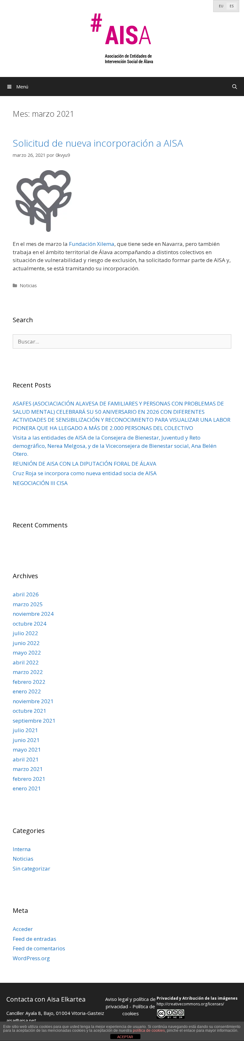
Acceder (23, 929)
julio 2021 (25, 730)
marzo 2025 (28, 604)
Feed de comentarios (39, 948)
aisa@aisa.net (21, 1020)
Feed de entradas (34, 938)
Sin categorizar (31, 868)
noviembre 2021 (33, 701)
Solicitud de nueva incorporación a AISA (98, 142)
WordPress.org (31, 958)
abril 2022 (26, 662)
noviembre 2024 (33, 613)
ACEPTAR (125, 1037)
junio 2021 (26, 740)
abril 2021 (26, 759)
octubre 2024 (29, 623)
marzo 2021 (28, 769)
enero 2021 (27, 788)
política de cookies (149, 1030)
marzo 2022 (28, 672)
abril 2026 (26, 594)
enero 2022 (27, 691)
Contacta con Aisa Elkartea (45, 999)
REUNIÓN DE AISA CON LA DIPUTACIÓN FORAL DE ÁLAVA (84, 463)
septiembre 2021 (34, 720)
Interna (22, 849)
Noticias (28, 285)
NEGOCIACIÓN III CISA (40, 483)
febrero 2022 (29, 681)
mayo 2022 (27, 652)
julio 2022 (25, 633)
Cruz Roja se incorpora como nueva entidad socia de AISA (85, 473)
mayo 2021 (27, 749)
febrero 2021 (29, 778)
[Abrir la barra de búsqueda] (234, 86)
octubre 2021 (29, 710)
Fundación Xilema (91, 243)
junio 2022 (26, 643)
